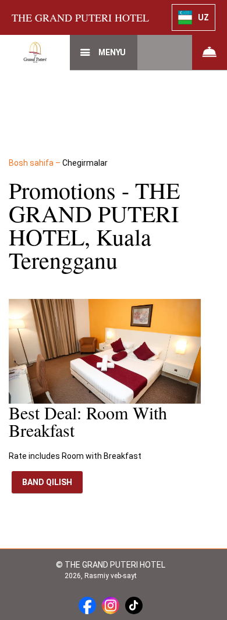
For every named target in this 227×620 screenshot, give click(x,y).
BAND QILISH (47, 482)
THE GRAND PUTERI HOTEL (80, 17)
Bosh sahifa (32, 163)
